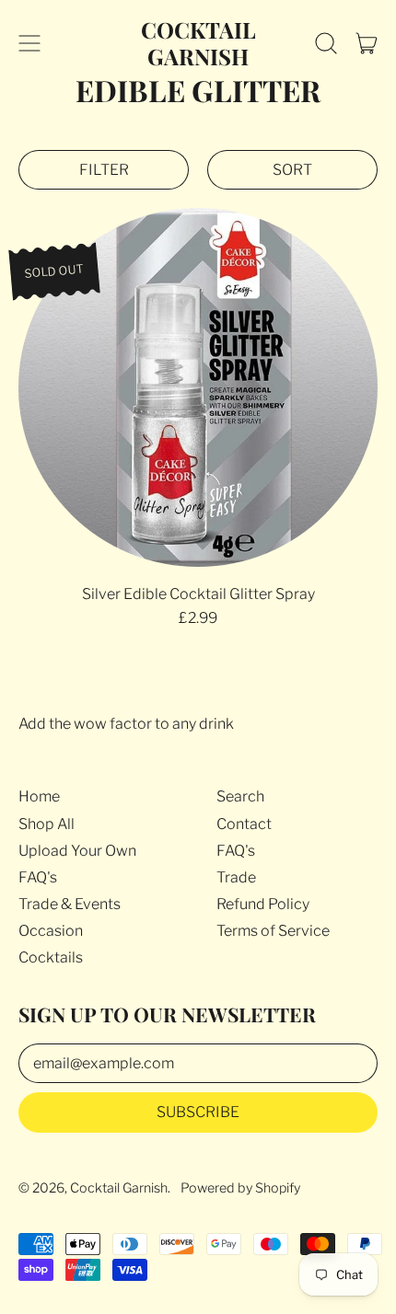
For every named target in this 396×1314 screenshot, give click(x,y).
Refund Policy (262, 904)
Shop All (46, 824)
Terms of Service (273, 930)
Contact (244, 824)
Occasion (50, 930)
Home (39, 796)
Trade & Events (69, 904)
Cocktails (50, 957)
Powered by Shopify (240, 1188)
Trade (236, 877)
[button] (326, 43)
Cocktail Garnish (198, 43)
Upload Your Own (77, 850)
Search (240, 796)
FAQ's (37, 877)
